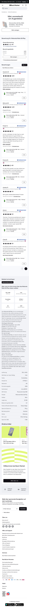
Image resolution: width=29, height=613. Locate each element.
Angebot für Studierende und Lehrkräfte (11, 524)
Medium (4, 588)
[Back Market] (14, 5)
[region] (14, 436)
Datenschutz (5, 568)
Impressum (4, 574)
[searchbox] (16, 8)
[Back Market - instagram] (3, 526)
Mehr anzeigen (6, 89)
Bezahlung (4, 537)
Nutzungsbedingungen (7, 562)
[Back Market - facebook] (9, 526)
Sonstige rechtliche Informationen (9, 572)
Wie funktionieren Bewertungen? (10, 59)
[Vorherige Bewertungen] (22, 268)
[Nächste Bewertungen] (25, 268)
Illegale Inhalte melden (7, 576)
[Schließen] (27, 1)
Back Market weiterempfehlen (9, 555)
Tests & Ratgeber (6, 545)
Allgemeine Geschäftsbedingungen (10, 564)
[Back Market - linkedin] (6, 526)
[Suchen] (3, 8)
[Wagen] (25, 5)
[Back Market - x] (13, 526)
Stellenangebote (6, 522)
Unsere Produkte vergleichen (8, 547)
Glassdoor (4, 586)
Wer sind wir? (5, 520)
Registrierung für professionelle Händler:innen (12, 533)
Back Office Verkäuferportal (8, 535)
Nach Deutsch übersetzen (8, 225)
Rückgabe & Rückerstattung (8, 541)
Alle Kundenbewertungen (8, 549)
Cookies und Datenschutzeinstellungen (11, 570)
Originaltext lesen (15, 112)
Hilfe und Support (6, 543)
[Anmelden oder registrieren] (22, 5)
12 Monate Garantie (6, 566)
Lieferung (4, 539)
